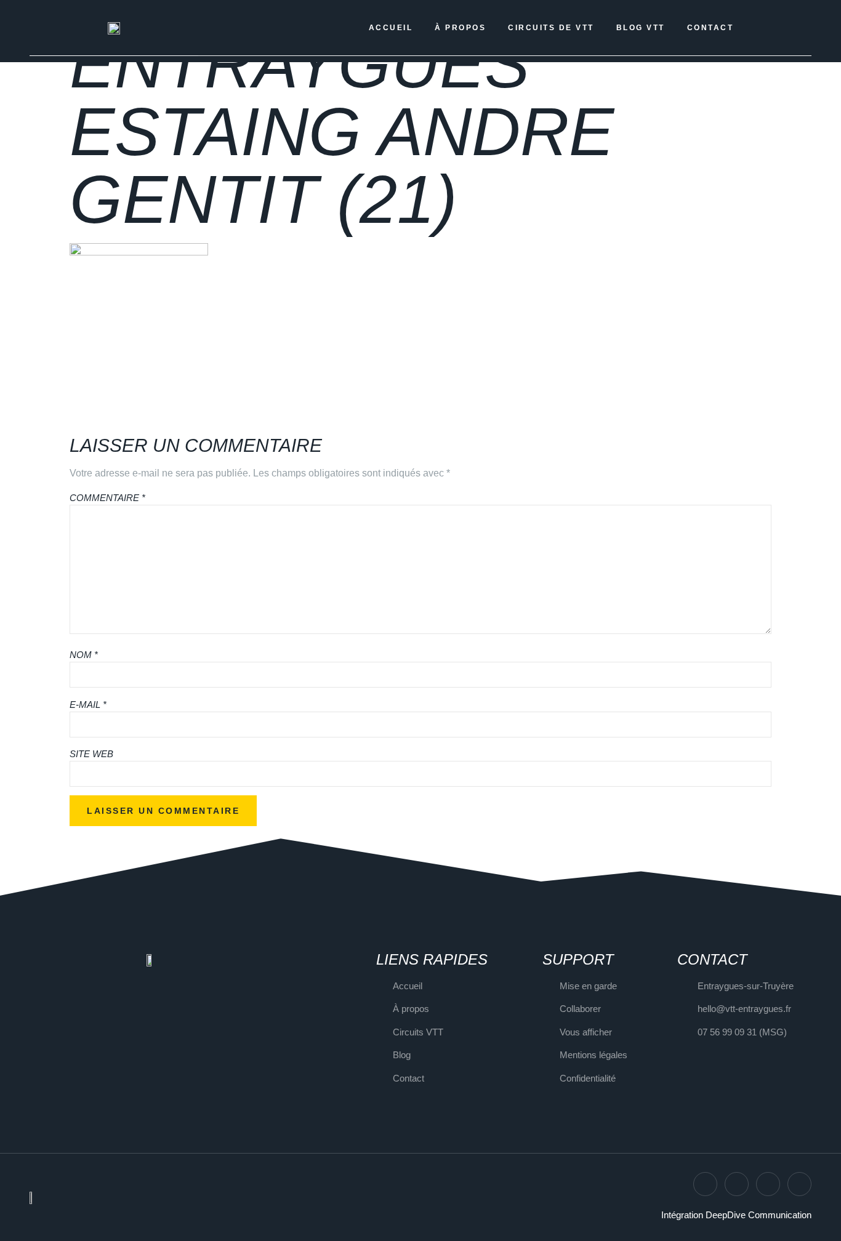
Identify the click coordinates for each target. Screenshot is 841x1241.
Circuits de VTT (551, 27)
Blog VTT (640, 27)
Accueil (391, 27)
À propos (460, 27)
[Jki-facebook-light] (768, 1184)
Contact (710, 27)
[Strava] (737, 1184)
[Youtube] (799, 1184)
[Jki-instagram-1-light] (705, 1184)
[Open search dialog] (766, 27)
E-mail (88, 704)
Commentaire (107, 497)
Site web (91, 753)
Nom (84, 654)
